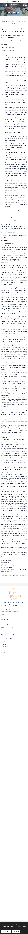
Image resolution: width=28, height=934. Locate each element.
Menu (26, 5)
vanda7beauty (8, 243)
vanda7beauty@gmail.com (11, 47)
